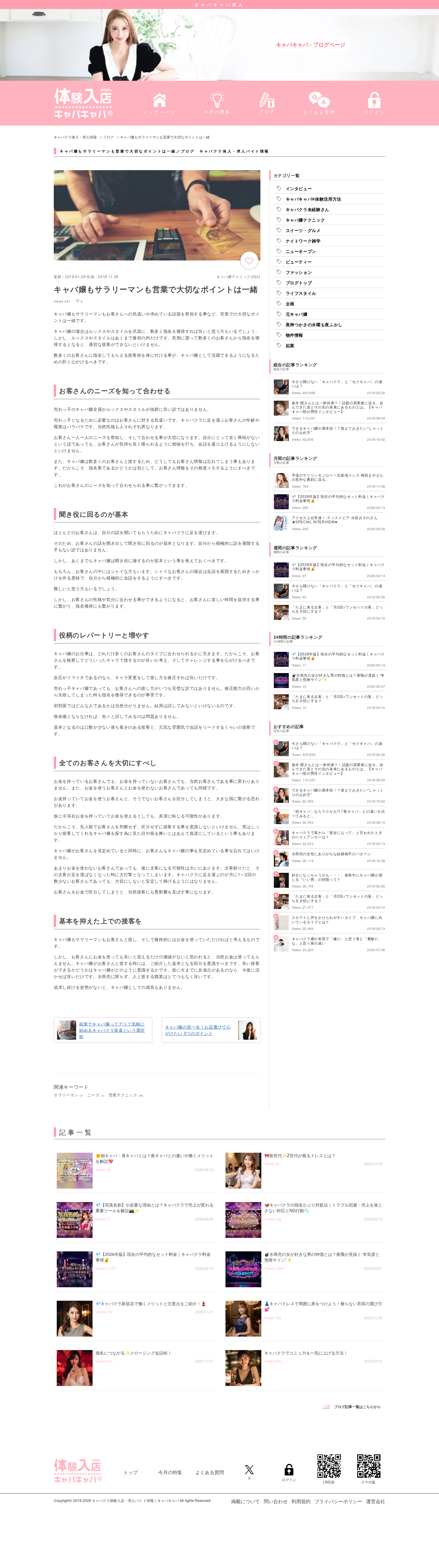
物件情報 (294, 335)
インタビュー (299, 188)
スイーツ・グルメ (303, 230)
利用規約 (301, 1501)
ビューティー (299, 262)
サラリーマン (68, 1095)
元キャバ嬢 (297, 314)
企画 (290, 303)
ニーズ (96, 1095)
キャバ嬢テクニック (305, 220)
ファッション (299, 272)
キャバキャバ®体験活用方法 (314, 199)
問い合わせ (276, 1501)
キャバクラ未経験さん (308, 209)
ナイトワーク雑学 (303, 241)
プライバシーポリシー (338, 1501)
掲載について (245, 1501)
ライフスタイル (301, 293)
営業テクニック (126, 1095)
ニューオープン (301, 251)
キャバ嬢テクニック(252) (238, 276)
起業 (290, 345)
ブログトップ (299, 283)
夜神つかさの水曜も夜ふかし (314, 324)
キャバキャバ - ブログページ (310, 44)
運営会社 (375, 1501)
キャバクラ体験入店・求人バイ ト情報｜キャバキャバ (135, 1500)
